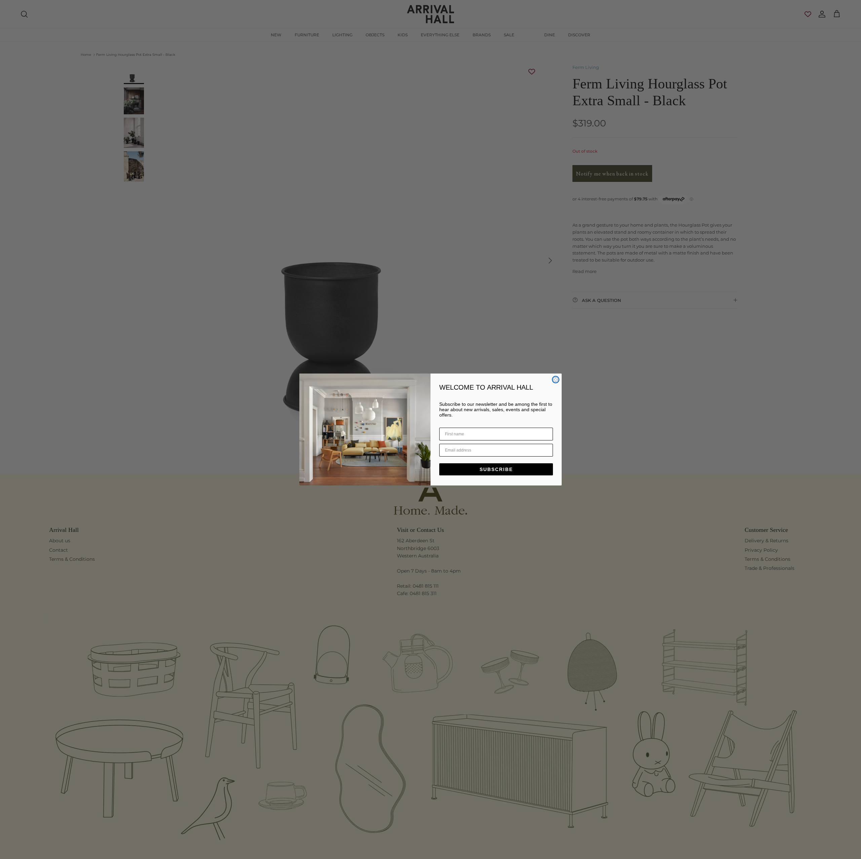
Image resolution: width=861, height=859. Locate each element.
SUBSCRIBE (496, 469)
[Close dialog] (555, 379)
